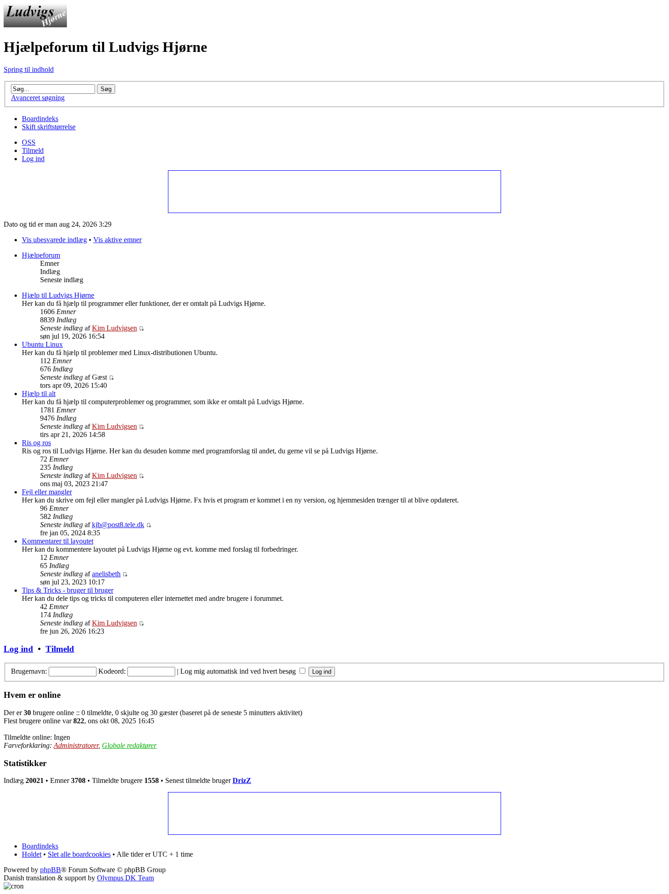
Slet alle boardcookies (79, 854)
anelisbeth (106, 574)
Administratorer (76, 745)
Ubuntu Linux (42, 344)
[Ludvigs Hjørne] (35, 25)
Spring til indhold (29, 69)
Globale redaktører (129, 745)
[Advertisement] (334, 191)
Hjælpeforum (41, 255)
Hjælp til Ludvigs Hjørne (58, 295)
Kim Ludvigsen (114, 328)
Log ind (33, 159)
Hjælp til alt (39, 393)
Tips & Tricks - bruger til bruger (67, 590)
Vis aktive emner (117, 240)
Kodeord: (112, 671)
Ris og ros (36, 443)
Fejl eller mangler (47, 492)
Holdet (31, 854)
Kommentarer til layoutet (57, 541)
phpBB (50, 870)
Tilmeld (33, 150)
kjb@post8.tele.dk (118, 524)
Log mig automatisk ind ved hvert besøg (239, 671)
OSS (28, 142)
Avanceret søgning (38, 98)
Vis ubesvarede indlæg (54, 240)
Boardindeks (40, 118)
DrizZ (242, 780)
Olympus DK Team (125, 878)
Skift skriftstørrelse (49, 127)
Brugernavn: (29, 671)
